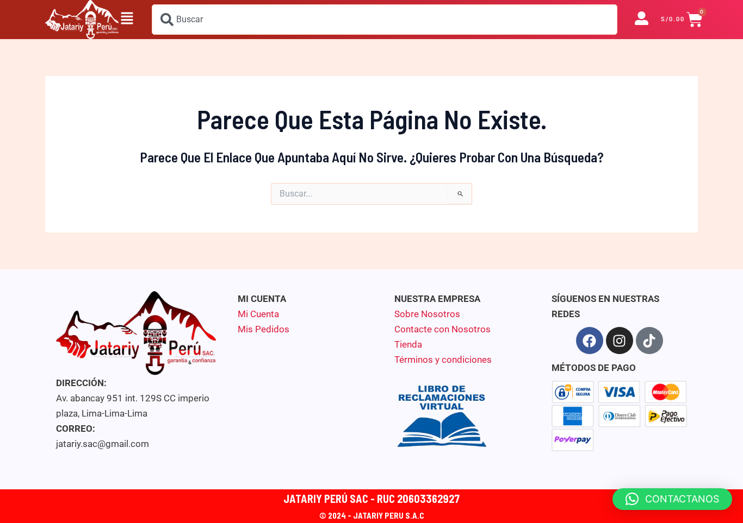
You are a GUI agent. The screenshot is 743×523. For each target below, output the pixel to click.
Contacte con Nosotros (442, 329)
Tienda (408, 344)
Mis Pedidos (263, 329)
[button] (127, 19)
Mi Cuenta (258, 313)
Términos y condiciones (443, 359)
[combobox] (384, 19)
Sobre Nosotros (427, 313)
